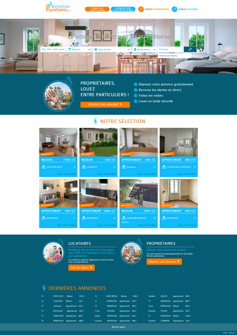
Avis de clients (80, 267)
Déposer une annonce (163, 261)
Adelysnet (231, 333)
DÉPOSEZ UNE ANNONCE (103, 104)
